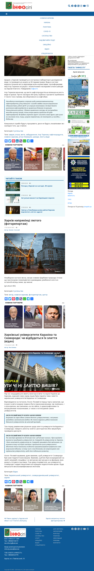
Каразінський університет (20, 475)
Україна (47, 23)
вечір (11, 295)
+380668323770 (13, 555)
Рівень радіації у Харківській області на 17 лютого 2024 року (16, 519)
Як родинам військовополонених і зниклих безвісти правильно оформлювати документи (78, 62)
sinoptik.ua (87, 207)
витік (23, 134)
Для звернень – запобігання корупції (58, 531)
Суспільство (47, 36)
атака (17, 134)
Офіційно (47, 45)
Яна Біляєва (12, 347)
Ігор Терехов (43, 134)
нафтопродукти (56, 134)
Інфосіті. (34, 89)
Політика (47, 27)
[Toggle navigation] (6, 13)
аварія (11, 134)
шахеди (36, 137)
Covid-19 (47, 31)
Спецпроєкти (47, 53)
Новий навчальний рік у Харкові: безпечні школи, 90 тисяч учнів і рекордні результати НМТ (78, 55)
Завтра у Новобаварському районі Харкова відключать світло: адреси (38, 211)
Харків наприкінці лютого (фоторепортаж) (55, 519)
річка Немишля (25, 137)
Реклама (56, 540)
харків (7, 477)
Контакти (56, 543)
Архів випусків (78, 72)
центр (44, 295)
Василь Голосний (14, 230)
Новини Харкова (47, 18)
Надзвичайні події (47, 40)
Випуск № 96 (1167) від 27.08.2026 (76, 106)
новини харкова (11, 137)
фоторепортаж (35, 295)
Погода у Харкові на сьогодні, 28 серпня (36, 186)
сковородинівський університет (45, 475)
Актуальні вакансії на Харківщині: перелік (37, 198)
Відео (47, 49)
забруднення (31, 134)
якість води (45, 137)
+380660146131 (13, 541)
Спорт (37, 538)
